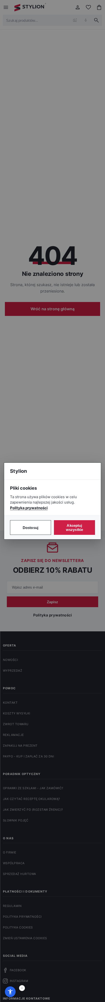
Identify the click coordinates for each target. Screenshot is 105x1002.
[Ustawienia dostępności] (10, 991)
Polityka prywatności (29, 508)
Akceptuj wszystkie (74, 527)
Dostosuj (30, 528)
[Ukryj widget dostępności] (22, 988)
